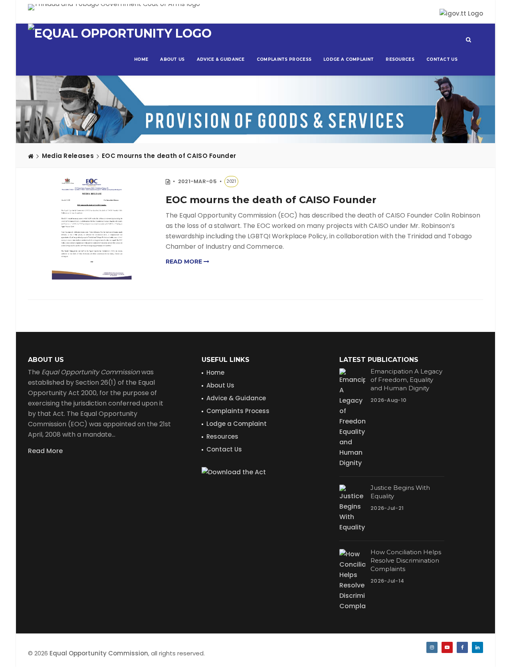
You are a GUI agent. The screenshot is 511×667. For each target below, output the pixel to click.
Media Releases (68, 156)
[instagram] (432, 647)
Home (141, 59)
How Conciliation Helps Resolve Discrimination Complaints (405, 560)
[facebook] (462, 647)
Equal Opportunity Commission (99, 653)
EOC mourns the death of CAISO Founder (169, 156)
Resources (400, 59)
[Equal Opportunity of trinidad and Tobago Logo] (120, 34)
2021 (231, 181)
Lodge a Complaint (348, 59)
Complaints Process (284, 59)
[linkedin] (477, 647)
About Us (172, 59)
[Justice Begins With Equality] (352, 509)
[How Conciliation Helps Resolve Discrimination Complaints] (352, 580)
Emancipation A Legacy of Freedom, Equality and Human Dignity (406, 379)
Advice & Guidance (221, 59)
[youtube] (447, 647)
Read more (185, 261)
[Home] (31, 156)
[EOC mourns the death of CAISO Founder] (92, 228)
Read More (45, 450)
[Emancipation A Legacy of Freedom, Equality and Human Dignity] (352, 418)
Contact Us (442, 59)
